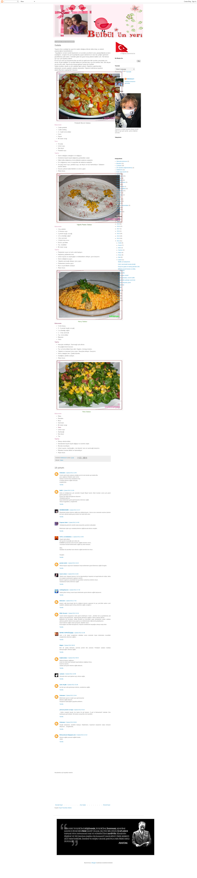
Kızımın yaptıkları (121, 188)
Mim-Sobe (119, 195)
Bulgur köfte (121, 273)
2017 (118, 229)
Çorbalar (118, 165)
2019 (118, 224)
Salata (61, 460)
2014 (118, 236)
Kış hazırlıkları (120, 186)
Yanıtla (61, 484)
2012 (118, 241)
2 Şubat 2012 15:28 (72, 684)
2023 (118, 219)
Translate (128, 72)
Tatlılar (118, 209)
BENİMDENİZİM (64, 510)
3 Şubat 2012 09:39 (71, 722)
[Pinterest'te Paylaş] (86, 458)
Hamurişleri (119, 176)
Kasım (120, 245)
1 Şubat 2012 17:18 (74, 590)
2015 (118, 233)
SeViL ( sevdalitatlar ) (66, 537)
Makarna (118, 193)
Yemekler (119, 211)
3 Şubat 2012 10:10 (81, 735)
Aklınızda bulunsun (121, 161)
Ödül (117, 197)
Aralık (120, 243)
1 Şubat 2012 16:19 (73, 563)
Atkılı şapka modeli (123, 275)
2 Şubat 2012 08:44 (73, 658)
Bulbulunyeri (130, 79)
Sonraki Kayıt (58, 805)
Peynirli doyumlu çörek (124, 282)
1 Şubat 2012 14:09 (73, 522)
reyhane (62, 674)
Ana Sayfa (83, 805)
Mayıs (120, 252)
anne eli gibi (63, 684)
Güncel (118, 174)
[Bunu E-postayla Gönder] (78, 458)
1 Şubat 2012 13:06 (68, 490)
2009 (118, 298)
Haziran (120, 250)
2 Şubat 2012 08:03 (69, 645)
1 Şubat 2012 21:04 (73, 613)
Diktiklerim (119, 170)
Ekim (119, 247)
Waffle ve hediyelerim (124, 262)
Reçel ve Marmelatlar (122, 205)
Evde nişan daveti (121, 172)
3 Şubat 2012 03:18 (79, 709)
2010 (118, 296)
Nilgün (61, 645)
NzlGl (61, 490)
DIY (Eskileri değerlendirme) (124, 167)
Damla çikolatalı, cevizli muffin (126, 277)
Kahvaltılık (119, 180)
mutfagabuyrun (64, 590)
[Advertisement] (82, 789)
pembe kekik (63, 563)
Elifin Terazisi (63, 613)
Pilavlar (118, 203)
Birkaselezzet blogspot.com (68, 735)
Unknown (62, 473)
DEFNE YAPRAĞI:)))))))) (66, 632)
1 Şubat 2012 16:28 (72, 574)
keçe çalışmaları (120, 182)
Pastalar (118, 201)
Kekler (118, 184)
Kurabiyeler (119, 190)
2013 (118, 238)
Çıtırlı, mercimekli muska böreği (126, 264)
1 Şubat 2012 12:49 (71, 473)
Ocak (119, 290)
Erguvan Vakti (64, 522)
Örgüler (118, 199)
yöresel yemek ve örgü (66, 709)
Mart (119, 257)
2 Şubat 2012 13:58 (70, 674)
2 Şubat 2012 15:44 (71, 695)
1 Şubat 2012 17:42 (70, 600)
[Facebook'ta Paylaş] (84, 458)
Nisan (120, 255)
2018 (118, 226)
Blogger (94, 863)
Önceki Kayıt (106, 805)
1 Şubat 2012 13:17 (74, 510)
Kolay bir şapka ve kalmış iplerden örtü (129, 266)
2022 (118, 221)
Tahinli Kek (121, 285)
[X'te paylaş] (82, 458)
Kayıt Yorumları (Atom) (65, 808)
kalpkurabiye (63, 658)
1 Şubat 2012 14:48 (78, 537)
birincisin (62, 600)
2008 (118, 300)
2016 (118, 231)
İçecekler (118, 178)
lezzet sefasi (63, 574)
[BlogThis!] (80, 458)
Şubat (120, 259)
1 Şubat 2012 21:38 (79, 632)
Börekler (118, 163)
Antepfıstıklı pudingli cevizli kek (126, 280)
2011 (118, 293)
